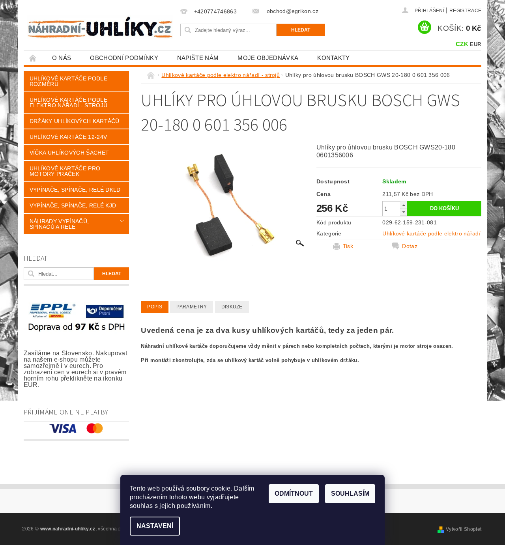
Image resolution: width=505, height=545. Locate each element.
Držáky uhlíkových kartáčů (75, 121)
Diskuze (232, 307)
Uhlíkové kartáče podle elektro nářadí (431, 233)
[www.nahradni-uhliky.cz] (100, 27)
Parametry (191, 307)
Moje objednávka (268, 57)
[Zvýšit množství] (403, 205)
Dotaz (409, 246)
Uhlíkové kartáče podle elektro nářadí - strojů (68, 102)
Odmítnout (294, 493)
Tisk (348, 246)
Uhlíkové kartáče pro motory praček (65, 171)
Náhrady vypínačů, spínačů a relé (59, 224)
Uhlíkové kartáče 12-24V (68, 137)
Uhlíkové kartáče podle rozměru (68, 81)
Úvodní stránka (33, 58)
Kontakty (333, 57)
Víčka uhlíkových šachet (69, 152)
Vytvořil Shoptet (463, 529)
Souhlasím (350, 493)
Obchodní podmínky (124, 57)
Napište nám (198, 57)
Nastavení (155, 526)
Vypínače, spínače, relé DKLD (75, 190)
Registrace (465, 10)
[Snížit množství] (403, 212)
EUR (475, 44)
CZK (462, 44)
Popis (154, 307)
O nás (61, 57)
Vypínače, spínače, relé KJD (73, 205)
